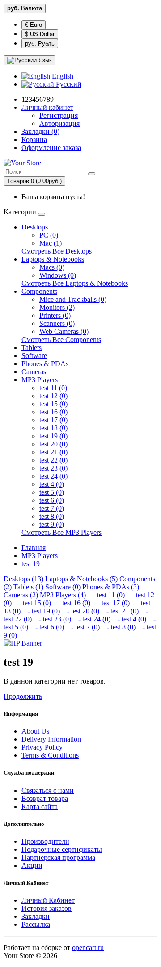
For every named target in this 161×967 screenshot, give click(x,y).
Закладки (35, 916)
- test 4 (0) (129, 619)
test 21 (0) (53, 452)
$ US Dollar (40, 34)
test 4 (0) (51, 484)
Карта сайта (39, 806)
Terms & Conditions (50, 755)
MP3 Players (39, 379)
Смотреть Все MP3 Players (61, 532)
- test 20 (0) (80, 611)
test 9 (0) (51, 524)
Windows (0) (57, 275)
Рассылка (35, 924)
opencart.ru (88, 947)
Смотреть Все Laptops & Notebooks (74, 283)
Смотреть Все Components (61, 339)
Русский (67, 84)
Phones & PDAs (44, 363)
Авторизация (59, 123)
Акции (31, 865)
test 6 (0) (51, 500)
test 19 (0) (53, 436)
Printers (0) (55, 315)
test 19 (30, 563)
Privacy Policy (42, 747)
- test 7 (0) (83, 627)
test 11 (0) (53, 388)
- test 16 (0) (71, 603)
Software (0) (62, 587)
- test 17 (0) (111, 603)
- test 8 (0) (119, 627)
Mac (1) (50, 243)
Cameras (33, 371)
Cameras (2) (21, 595)
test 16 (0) (53, 412)
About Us (35, 731)
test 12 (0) (53, 396)
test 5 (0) (51, 492)
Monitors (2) (57, 307)
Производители (45, 841)
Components (39, 291)
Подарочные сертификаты (61, 849)
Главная (33, 547)
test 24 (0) (53, 476)
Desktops (34, 227)
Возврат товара (44, 798)
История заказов (46, 908)
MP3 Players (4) (63, 595)
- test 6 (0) (47, 627)
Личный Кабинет (48, 900)
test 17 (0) (53, 420)
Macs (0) (51, 267)
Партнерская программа (58, 857)
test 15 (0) (53, 404)
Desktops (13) (23, 579)
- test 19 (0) (41, 611)
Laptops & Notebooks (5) (81, 579)
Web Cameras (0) (64, 331)
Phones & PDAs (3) (110, 587)
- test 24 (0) (91, 619)
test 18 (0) (53, 428)
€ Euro (33, 24)
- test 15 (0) (32, 603)
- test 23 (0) (52, 619)
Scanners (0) (57, 323)
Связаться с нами (47, 790)
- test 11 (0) (106, 595)
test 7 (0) (51, 508)
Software (34, 355)
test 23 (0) (53, 468)
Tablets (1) (28, 587)
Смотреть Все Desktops (56, 251)
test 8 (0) (51, 516)
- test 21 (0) (120, 611)
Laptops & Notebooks (52, 259)
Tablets (31, 347)
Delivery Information (51, 739)
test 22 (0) (53, 460)
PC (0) (48, 235)
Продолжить (23, 696)
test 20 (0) (53, 444)
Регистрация (58, 115)
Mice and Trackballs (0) (72, 299)
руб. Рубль (40, 43)
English (61, 76)
